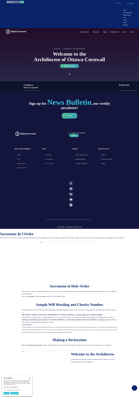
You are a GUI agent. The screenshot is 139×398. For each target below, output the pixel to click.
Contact (124, 32)
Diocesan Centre (85, 32)
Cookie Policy (68, 227)
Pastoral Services (115, 32)
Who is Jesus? (96, 32)
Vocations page (30, 296)
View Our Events (69, 66)
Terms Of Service (77, 227)
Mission (105, 32)
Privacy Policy (60, 227)
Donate (132, 32)
